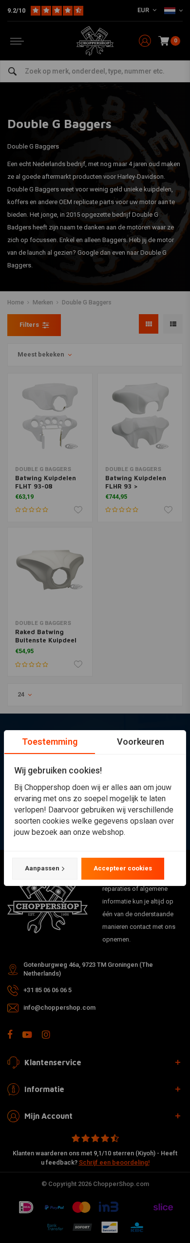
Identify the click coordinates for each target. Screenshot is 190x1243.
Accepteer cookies (123, 868)
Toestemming (49, 741)
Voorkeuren (140, 741)
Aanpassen (42, 868)
